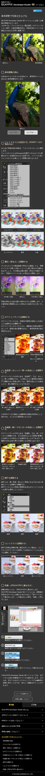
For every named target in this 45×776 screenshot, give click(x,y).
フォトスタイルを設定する (11, 744)
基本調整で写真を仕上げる (12, 737)
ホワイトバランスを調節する (12, 751)
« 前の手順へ (14, 132)
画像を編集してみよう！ (23, 699)
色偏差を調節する (17, 758)
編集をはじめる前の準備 (11, 726)
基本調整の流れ (8, 741)
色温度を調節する (17, 755)
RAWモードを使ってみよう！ (13, 721)
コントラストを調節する (11, 766)
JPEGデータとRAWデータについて (15, 715)
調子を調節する (8, 762)
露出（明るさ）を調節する (11, 748)
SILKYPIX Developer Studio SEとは (15, 710)
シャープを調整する (21, 694)
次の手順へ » (31, 132)
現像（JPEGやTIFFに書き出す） (13, 769)
